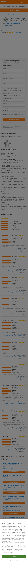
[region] (14, 541)
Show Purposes (14, 560)
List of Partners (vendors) (7, 552)
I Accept (14, 556)
